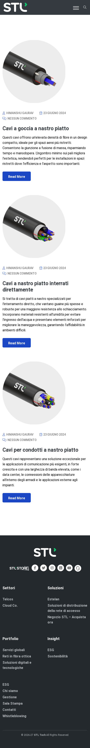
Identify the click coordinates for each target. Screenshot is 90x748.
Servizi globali (14, 650)
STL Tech (40, 735)
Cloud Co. (10, 606)
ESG (51, 650)
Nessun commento (22, 118)
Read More (16, 177)
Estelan (53, 599)
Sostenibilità (58, 656)
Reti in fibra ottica (17, 656)
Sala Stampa (13, 703)
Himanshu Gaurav (19, 113)
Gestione (10, 697)
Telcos (8, 599)
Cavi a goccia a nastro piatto (36, 128)
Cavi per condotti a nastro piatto (40, 450)
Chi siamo (10, 691)
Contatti (9, 710)
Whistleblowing (14, 716)
